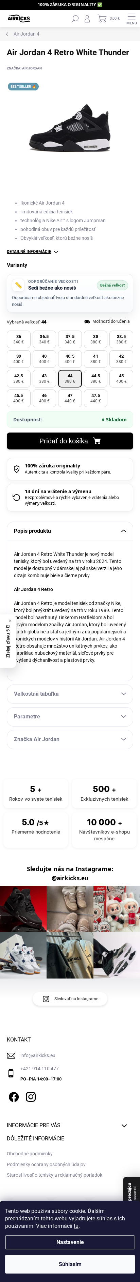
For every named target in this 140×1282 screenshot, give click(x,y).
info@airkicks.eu (37, 1055)
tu (76, 1226)
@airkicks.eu (70, 878)
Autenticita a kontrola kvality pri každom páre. (68, 472)
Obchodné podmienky (30, 1153)
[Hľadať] (75, 18)
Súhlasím (70, 1264)
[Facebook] (13, 1096)
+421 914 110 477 (39, 1068)
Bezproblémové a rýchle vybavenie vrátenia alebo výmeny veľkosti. (72, 500)
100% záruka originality (52, 465)
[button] (19, 339)
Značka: (24, 68)
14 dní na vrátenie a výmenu (58, 491)
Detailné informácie (29, 251)
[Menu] (131, 18)
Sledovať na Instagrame (76, 998)
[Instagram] (30, 1096)
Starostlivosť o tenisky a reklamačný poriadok (54, 1175)
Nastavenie (70, 1242)
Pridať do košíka (63, 441)
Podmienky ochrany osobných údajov (46, 1164)
